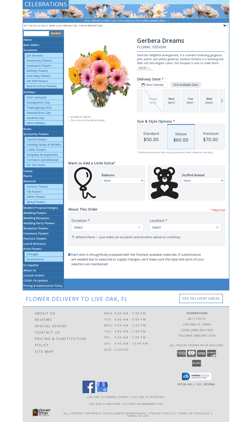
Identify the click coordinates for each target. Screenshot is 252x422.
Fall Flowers (34, 191)
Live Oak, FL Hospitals (148, 397)
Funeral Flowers (37, 139)
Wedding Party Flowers (39, 223)
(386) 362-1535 (70, 25)
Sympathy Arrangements (42, 155)
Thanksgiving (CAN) (39, 107)
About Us (29, 270)
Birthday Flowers (37, 71)
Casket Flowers (36, 149)
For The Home (36, 165)
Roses (27, 129)
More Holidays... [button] (37, 123)
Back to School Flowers (42, 86)
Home (27, 40)
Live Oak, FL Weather (104, 404)
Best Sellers (31, 45)
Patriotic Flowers (34, 238)
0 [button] (227, 25)
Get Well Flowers (37, 81)
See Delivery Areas (201, 298)
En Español (30, 265)
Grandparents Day (38, 102)
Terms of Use (138, 416)
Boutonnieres (35, 259)
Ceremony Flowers (35, 233)
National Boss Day (39, 113)
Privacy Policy (162, 413)
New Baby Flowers (39, 76)
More (143, 68)
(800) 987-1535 (95, 25)
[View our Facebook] (88, 392)
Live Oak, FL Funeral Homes (107, 397)
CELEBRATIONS (46, 4)
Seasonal (29, 181)
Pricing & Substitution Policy (42, 286)
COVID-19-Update (35, 280)
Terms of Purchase (194, 413)
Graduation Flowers (39, 65)
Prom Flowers (32, 249)
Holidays (29, 92)
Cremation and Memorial (42, 160)
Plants (27, 176)
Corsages (33, 254)
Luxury (28, 171)
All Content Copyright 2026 (86, 413)
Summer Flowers (37, 186)
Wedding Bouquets (36, 218)
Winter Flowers (36, 197)
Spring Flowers (36, 202)
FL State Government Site (143, 404)
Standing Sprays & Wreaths (44, 144)
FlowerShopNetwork (128, 413)
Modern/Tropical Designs (40, 208)
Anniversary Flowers (39, 60)
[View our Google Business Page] (102, 392)
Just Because (35, 55)
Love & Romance (34, 244)
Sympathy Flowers (36, 134)
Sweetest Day (35, 118)
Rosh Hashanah (37, 97)
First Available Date (185, 85)
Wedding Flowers (34, 213)
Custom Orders (33, 275)
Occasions (30, 50)
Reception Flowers (35, 228)
